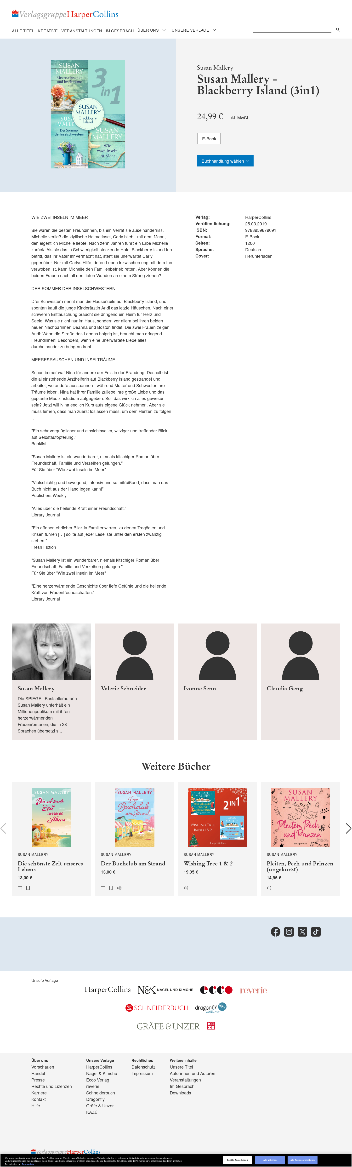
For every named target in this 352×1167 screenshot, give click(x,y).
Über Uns (148, 30)
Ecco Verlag (97, 1079)
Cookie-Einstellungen (237, 1160)
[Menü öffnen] (164, 30)
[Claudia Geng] (300, 682)
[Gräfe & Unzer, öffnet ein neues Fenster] (168, 1028)
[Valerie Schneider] (134, 682)
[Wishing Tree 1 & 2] (217, 839)
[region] (176, 1160)
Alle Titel (23, 31)
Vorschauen (42, 1067)
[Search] (337, 29)
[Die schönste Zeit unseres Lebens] (51, 839)
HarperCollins (99, 1067)
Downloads (180, 1092)
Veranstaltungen (81, 31)
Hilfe (35, 1105)
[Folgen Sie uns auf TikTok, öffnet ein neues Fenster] (316, 932)
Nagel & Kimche (101, 1073)
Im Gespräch (120, 31)
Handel (38, 1073)
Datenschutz (143, 1067)
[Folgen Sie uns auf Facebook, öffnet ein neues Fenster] (275, 932)
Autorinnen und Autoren (192, 1073)
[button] (349, 828)
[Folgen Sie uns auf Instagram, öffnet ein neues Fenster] (289, 932)
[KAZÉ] (211, 1027)
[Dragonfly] (211, 1011)
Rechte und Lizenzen (51, 1086)
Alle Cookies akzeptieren (302, 1160)
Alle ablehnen (270, 1160)
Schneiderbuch (100, 1092)
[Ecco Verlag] (216, 992)
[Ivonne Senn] (217, 682)
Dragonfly (95, 1099)
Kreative (48, 31)
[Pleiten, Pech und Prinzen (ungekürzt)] (300, 839)
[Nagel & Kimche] (165, 992)
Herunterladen (259, 256)
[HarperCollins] (108, 992)
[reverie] (253, 992)
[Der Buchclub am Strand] (134, 839)
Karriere (39, 1092)
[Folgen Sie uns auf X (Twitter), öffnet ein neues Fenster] (302, 932)
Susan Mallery (215, 68)
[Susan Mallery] (51, 682)
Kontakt (38, 1099)
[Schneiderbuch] (156, 1010)
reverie (92, 1086)
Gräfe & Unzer (100, 1105)
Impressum (142, 1073)
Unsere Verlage (190, 30)
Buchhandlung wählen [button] (223, 161)
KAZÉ (91, 1112)
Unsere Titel (181, 1067)
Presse (38, 1079)
